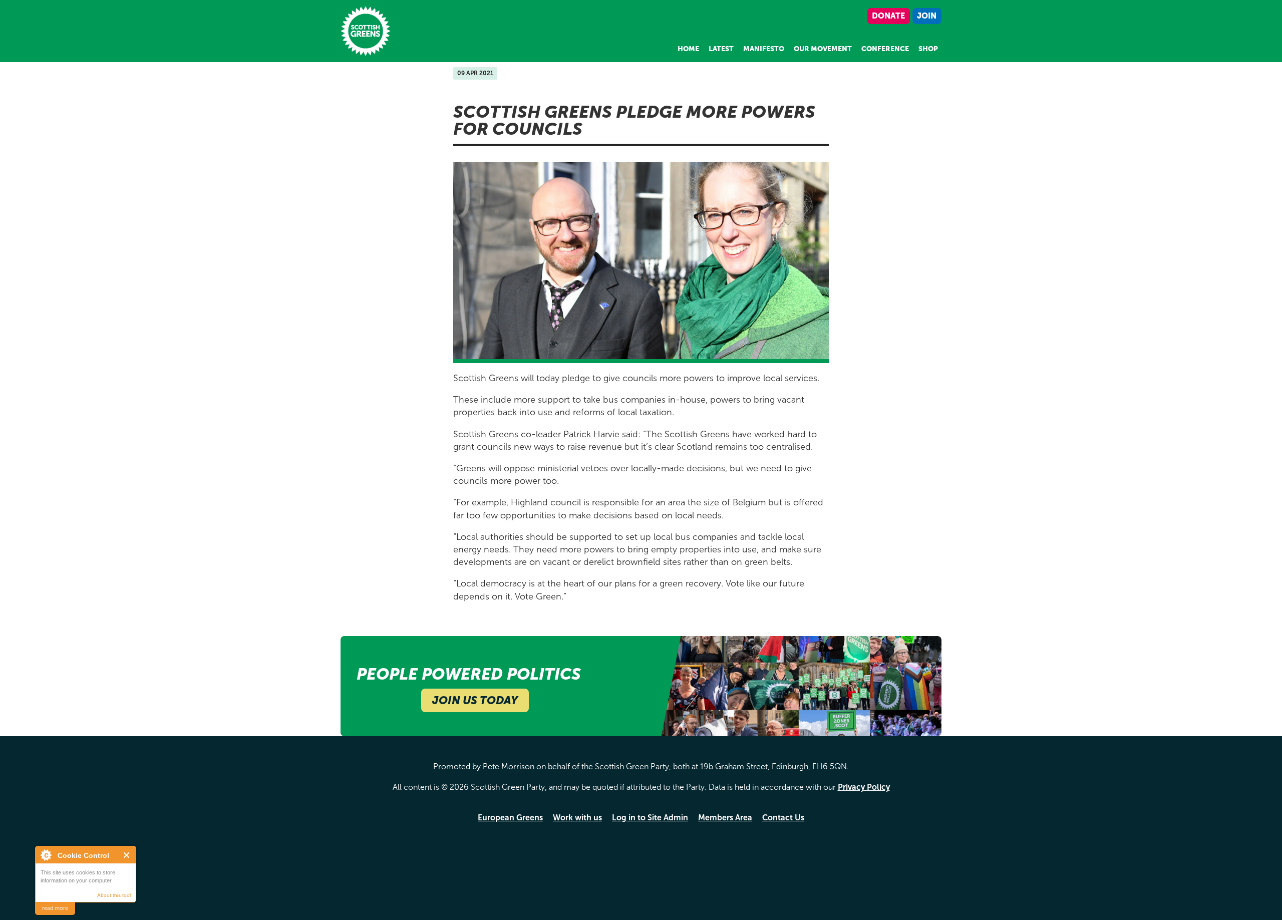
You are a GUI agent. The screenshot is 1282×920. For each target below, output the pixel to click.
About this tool (114, 895)
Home (688, 49)
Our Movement (823, 49)
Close (127, 855)
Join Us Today (475, 700)
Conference (885, 49)
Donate (888, 16)
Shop (928, 49)
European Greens (510, 817)
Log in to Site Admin (650, 817)
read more (55, 908)
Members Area (725, 817)
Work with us (577, 817)
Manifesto (763, 49)
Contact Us (783, 817)
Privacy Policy (864, 787)
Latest (721, 49)
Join (926, 16)
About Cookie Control (46, 854)
